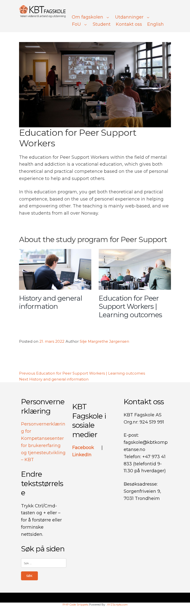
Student (102, 24)
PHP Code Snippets (75, 604)
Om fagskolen (87, 17)
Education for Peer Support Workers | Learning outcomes (130, 306)
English (155, 24)
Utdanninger (129, 17)
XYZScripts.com (117, 604)
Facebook (83, 447)
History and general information (50, 302)
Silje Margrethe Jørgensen (104, 341)
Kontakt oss (129, 24)
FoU (76, 24)
